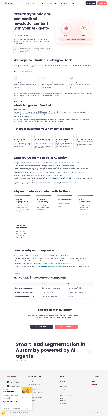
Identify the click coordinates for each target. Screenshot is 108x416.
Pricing (72, 3)
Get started (102, 3)
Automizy (27, 35)
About (28, 3)
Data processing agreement (35, 392)
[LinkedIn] (91, 412)
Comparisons (63, 3)
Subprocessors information (35, 397)
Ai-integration (18, 35)
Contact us (31, 382)
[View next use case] (90, 352)
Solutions (44, 3)
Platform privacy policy (34, 389)
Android (64, 400)
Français (96, 382)
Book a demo (91, 3)
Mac (63, 384)
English (96, 384)
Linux (63, 389)
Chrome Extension (67, 395)
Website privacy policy (34, 387)
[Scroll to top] (103, 411)
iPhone (64, 403)
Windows (64, 386)
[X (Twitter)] (94, 412)
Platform (35, 3)
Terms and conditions (34, 384)
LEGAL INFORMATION (34, 377)
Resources (53, 3)
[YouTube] (97, 412)
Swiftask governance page (50, 266)
